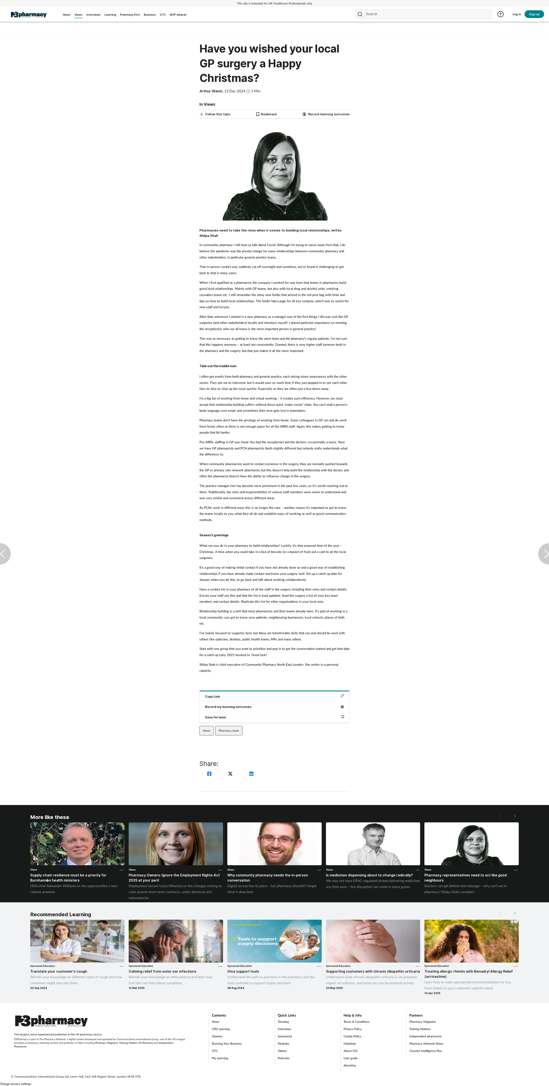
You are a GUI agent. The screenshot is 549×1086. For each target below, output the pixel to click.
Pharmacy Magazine (106, 1042)
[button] (514, 816)
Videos (282, 1051)
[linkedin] (251, 774)
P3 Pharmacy (146, 1042)
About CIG (350, 1051)
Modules (283, 1043)
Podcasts (284, 1058)
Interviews (284, 1029)
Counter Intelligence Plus (425, 1051)
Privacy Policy (353, 1029)
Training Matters (128, 1042)
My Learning (220, 1058)
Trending (283, 1021)
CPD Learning (221, 1029)
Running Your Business (227, 1043)
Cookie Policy (352, 1036)
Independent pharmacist (425, 1036)
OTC (215, 1051)
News (215, 1021)
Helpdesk (350, 1043)
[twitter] (231, 774)
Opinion (217, 1036)
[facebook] (210, 774)
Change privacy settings (15, 1084)
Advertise (350, 1065)
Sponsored (285, 1036)
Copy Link (212, 696)
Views (206, 730)
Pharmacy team (229, 730)
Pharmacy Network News (426, 1043)
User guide (350, 1058)
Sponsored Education (42, 965)
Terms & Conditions (357, 1021)
